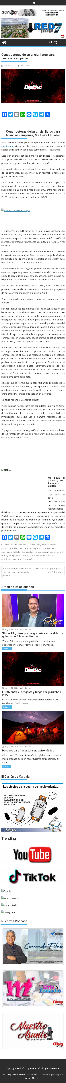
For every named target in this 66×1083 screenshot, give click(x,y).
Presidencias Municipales (43, 555)
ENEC (15, 552)
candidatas (7, 145)
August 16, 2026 (11, 746)
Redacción (24, 65)
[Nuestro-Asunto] (33, 1031)
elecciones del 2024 (22, 548)
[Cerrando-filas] (33, 946)
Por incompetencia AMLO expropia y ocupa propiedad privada (16, 572)
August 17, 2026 (11, 688)
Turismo (6, 766)
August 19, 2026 (11, 629)
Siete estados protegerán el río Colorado (50, 570)
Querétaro (6, 559)
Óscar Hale (26, 555)
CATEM (32, 544)
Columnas (8, 544)
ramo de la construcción (22, 559)
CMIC (38, 544)
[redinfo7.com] (32, 37)
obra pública (14, 555)
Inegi (51, 552)
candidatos (22, 544)
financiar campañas (38, 552)
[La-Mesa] (33, 988)
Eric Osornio (23, 552)
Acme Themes (33, 1078)
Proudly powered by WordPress (20, 1074)
